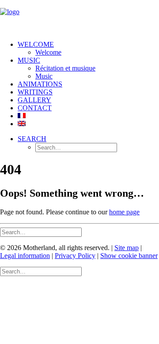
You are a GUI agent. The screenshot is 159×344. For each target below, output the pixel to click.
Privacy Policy (75, 255)
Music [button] (29, 60)
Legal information (25, 255)
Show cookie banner (129, 255)
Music (44, 76)
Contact (35, 108)
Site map (126, 247)
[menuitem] (88, 48)
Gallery (34, 100)
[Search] (41, 232)
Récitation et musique (65, 68)
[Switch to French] (22, 116)
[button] (32, 138)
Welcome (36, 44)
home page (124, 212)
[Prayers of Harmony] (79, 17)
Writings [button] (35, 92)
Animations (40, 84)
